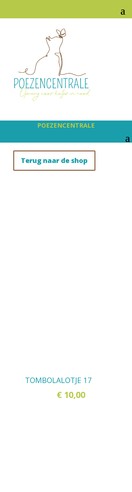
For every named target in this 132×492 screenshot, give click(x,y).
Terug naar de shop (54, 160)
